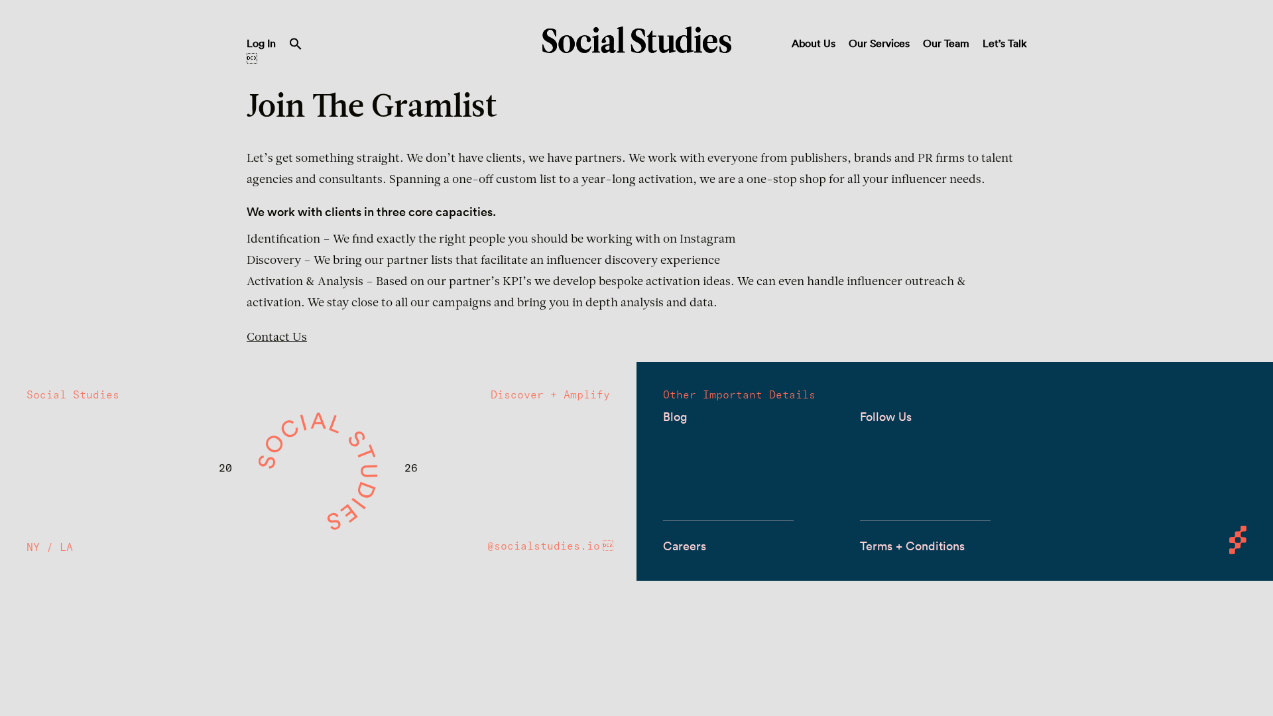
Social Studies (636, 40)
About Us (813, 43)
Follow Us (886, 416)
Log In (261, 43)
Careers (684, 546)
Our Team (946, 43)
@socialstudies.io (543, 545)
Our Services (879, 43)
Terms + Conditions (912, 546)
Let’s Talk (1004, 43)
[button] (295, 46)
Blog (675, 416)
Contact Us (277, 338)
